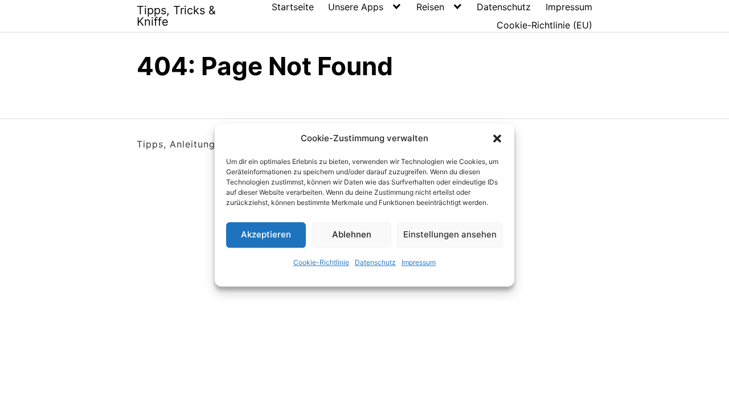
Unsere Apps (355, 7)
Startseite (293, 7)
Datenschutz (375, 262)
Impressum (419, 262)
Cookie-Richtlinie (321, 262)
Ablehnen (351, 234)
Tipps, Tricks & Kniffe (176, 16)
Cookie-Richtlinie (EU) (544, 25)
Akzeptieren (266, 234)
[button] (497, 139)
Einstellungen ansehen (450, 234)
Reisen (430, 7)
